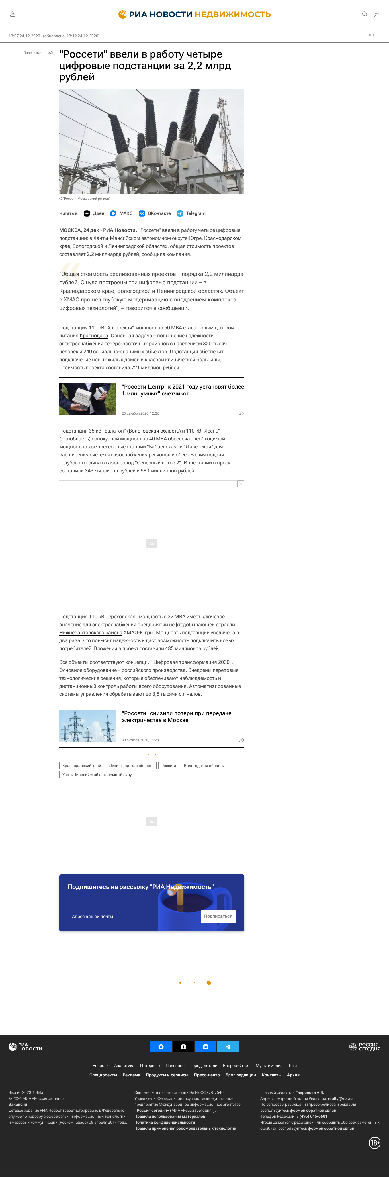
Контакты (271, 1075)
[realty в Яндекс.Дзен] (183, 1046)
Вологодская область (154, 431)
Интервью (150, 1065)
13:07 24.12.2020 (24, 36)
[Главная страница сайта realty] (194, 14)
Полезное (175, 1065)
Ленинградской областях (137, 246)
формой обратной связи (313, 1110)
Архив (293, 1075)
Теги (292, 1065)
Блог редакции (241, 1075)
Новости (100, 1065)
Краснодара (94, 335)
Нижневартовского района (90, 632)
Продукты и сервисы (167, 1075)
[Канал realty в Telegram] (228, 1046)
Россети (168, 765)
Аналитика (124, 1065)
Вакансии (18, 1104)
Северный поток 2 (158, 463)
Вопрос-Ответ (236, 1065)
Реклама (131, 1075)
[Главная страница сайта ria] (152, 14)
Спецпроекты (103, 1075)
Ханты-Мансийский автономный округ (97, 774)
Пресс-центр (207, 1075)
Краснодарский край (81, 765)
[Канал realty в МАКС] (161, 1046)
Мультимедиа (269, 1065)
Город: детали (203, 1065)
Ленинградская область (131, 765)
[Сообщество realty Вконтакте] (205, 1046)
